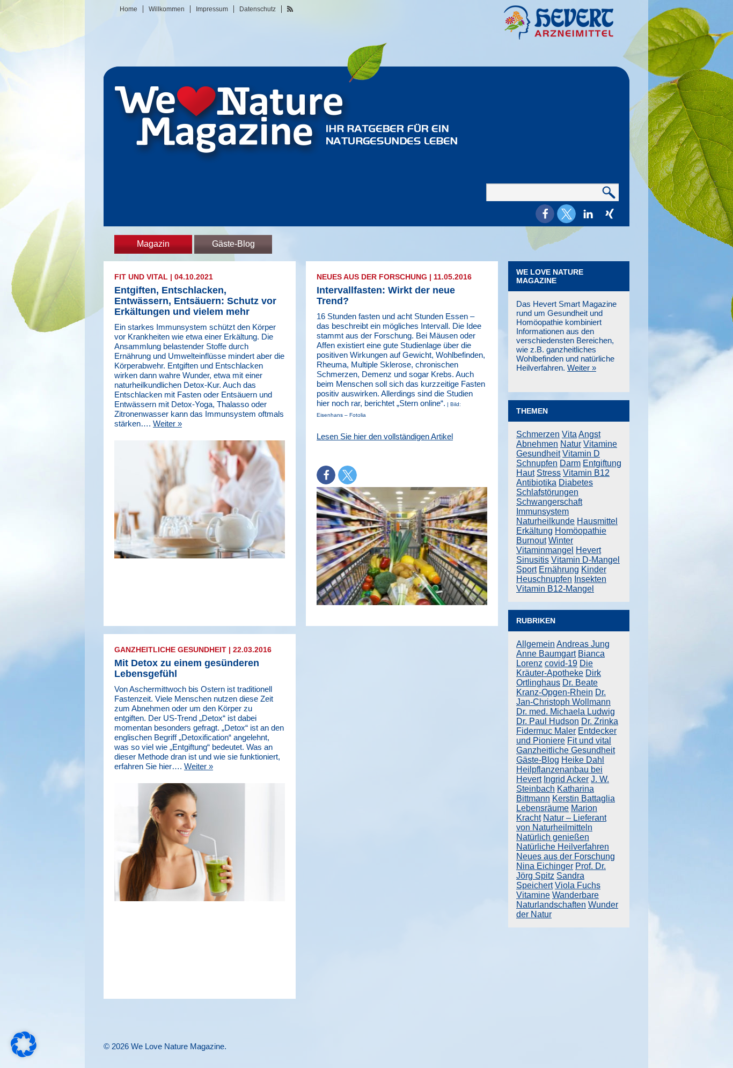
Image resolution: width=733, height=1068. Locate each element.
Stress (549, 472)
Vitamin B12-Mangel (555, 588)
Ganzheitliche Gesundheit (170, 649)
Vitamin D (581, 453)
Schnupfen (537, 463)
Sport (526, 569)
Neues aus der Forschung (372, 276)
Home (128, 9)
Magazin (153, 243)
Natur (570, 443)
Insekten (590, 579)
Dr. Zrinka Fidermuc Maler (567, 726)
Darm (570, 463)
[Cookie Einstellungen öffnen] (23, 1054)
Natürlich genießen (552, 837)
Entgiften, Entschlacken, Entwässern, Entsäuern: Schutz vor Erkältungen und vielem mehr (195, 301)
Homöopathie (580, 530)
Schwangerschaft (549, 501)
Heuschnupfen (544, 579)
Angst (589, 434)
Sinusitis (532, 559)
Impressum (212, 9)
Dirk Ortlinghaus (558, 677)
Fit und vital (141, 276)
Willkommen (167, 9)
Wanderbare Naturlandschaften (557, 899)
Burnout (531, 540)
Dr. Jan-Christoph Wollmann (563, 697)
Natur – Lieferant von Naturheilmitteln (561, 822)
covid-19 (561, 663)
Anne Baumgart (546, 653)
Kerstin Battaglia (583, 798)
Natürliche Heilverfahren (562, 846)
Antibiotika (536, 482)
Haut (525, 472)
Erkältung (534, 530)
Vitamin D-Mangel (585, 559)
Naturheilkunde (545, 521)
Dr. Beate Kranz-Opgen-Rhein (557, 687)
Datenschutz (257, 9)
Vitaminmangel (545, 550)
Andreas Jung (583, 644)
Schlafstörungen (547, 492)
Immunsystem (542, 511)
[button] (545, 213)
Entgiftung (602, 463)
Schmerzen (538, 434)
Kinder (593, 569)
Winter (560, 540)
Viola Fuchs (577, 885)
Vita (569, 434)
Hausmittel (597, 521)
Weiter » (167, 423)
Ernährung (559, 569)
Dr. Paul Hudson (547, 721)
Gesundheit (538, 453)
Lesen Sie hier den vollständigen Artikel (385, 436)
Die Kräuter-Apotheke (554, 668)
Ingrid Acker (566, 779)
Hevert (588, 550)
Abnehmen (537, 443)
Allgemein (535, 644)
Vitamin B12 (586, 472)
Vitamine (600, 443)
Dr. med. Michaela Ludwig (565, 711)
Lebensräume (542, 808)
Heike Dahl (582, 759)
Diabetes (576, 482)
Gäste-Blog (233, 243)
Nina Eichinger (544, 866)
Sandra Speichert (550, 880)
